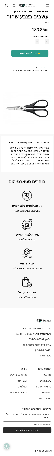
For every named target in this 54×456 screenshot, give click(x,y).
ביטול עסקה (45, 355)
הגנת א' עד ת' (44, 368)
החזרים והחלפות (18, 392)
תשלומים (22, 386)
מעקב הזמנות (44, 380)
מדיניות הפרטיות (43, 386)
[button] (29, 53)
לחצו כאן (39, 350)
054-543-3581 (36, 339)
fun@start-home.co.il (34, 344)
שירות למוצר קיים (18, 374)
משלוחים (46, 392)
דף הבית (44, 67)
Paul (46, 22)
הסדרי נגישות (44, 398)
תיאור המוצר (42, 142)
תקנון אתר (22, 380)
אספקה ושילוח (24, 142)
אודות (11, 142)
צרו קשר (47, 374)
